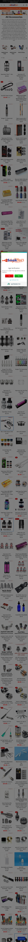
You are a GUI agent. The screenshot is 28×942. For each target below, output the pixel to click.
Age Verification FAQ (14, 280)
